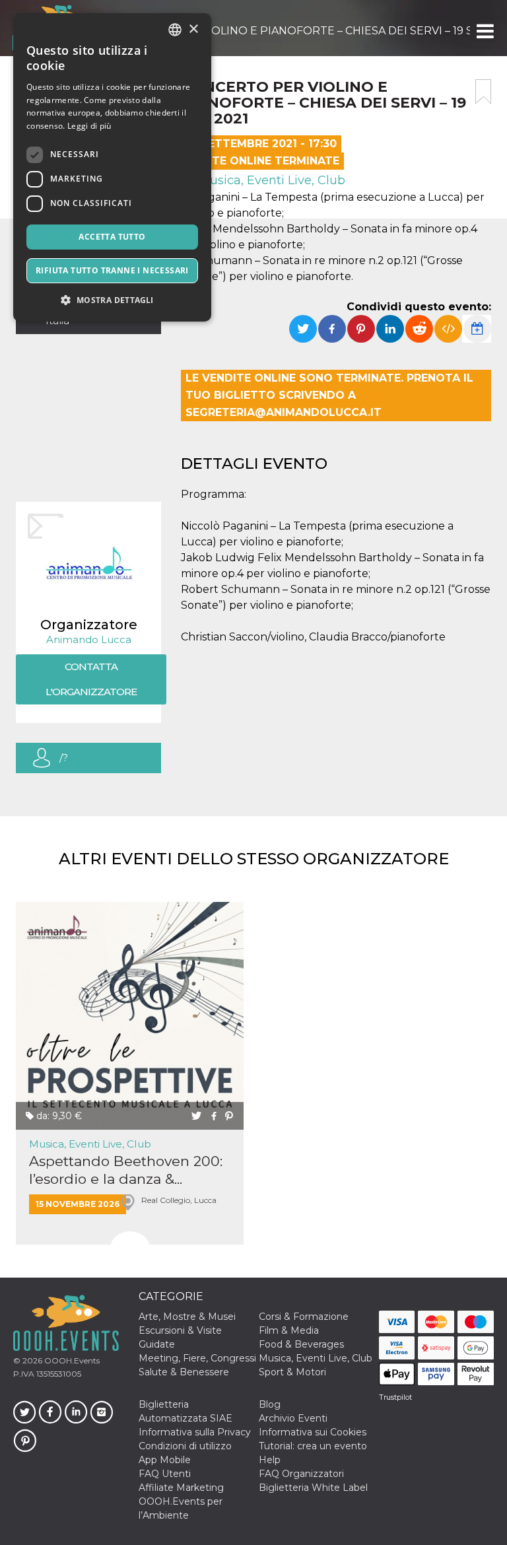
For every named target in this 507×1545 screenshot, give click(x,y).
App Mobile (165, 1460)
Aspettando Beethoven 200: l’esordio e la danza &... (125, 1170)
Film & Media (289, 1330)
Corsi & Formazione (304, 1316)
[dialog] (112, 167)
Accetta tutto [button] (112, 236)
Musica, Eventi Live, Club (270, 180)
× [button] (193, 29)
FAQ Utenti (165, 1474)
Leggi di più (89, 125)
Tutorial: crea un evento (313, 1446)
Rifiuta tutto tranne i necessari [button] (112, 270)
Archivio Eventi (293, 1418)
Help (270, 1460)
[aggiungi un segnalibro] (483, 91)
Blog (270, 1404)
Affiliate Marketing (181, 1488)
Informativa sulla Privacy (195, 1432)
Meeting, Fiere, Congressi (197, 1358)
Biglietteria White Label (313, 1488)
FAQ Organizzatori (301, 1474)
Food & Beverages (301, 1344)
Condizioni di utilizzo (185, 1446)
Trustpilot (395, 1397)
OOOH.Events (71, 1360)
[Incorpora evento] (448, 329)
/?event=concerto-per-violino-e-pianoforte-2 (102, 762)
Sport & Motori (292, 1372)
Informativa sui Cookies (312, 1432)
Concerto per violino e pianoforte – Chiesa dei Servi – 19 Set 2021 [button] (289, 30)
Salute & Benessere (184, 1372)
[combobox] (175, 29)
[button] (484, 31)
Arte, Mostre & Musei (187, 1316)
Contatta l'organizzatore (91, 679)
